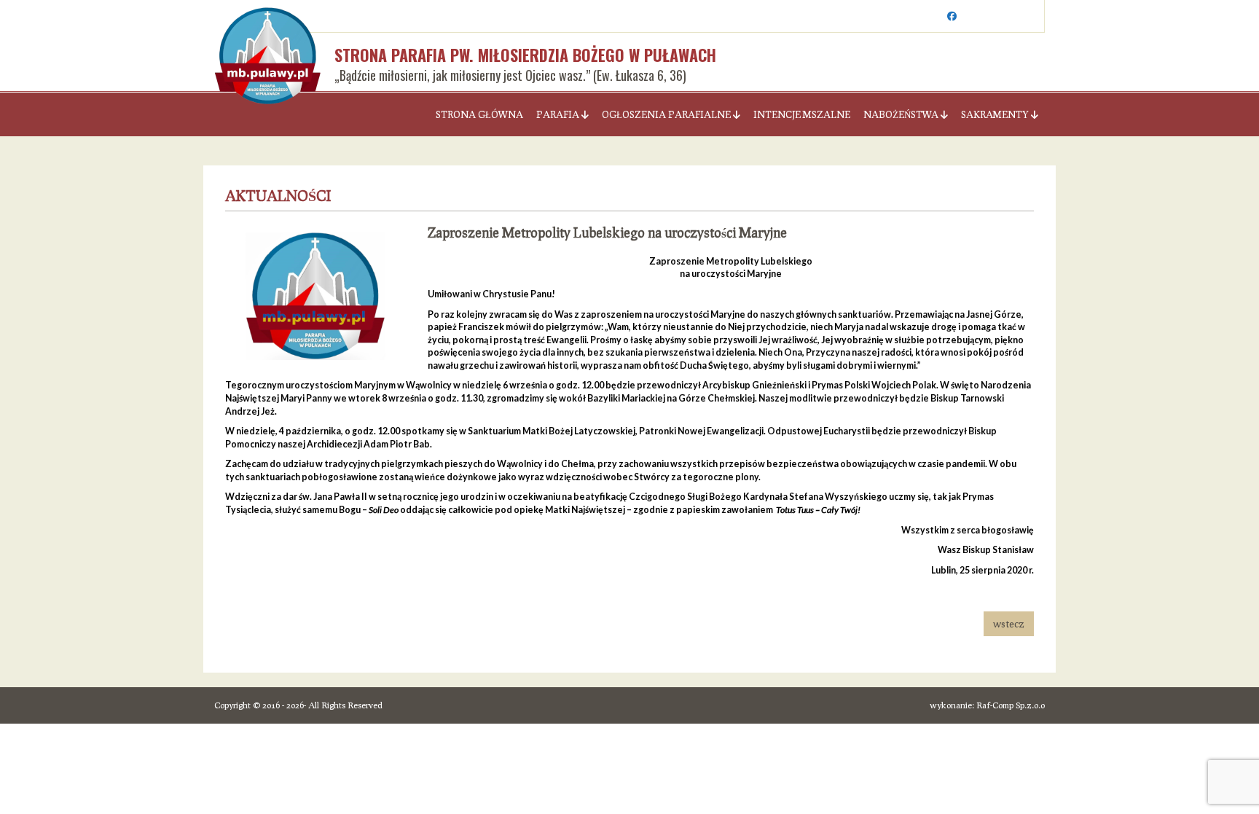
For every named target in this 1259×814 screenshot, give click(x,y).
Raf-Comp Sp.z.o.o (1010, 705)
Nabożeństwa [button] (902, 114)
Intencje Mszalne (801, 114)
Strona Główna (479, 114)
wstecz (1008, 623)
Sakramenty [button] (996, 114)
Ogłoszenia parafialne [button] (667, 114)
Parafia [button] (558, 114)
